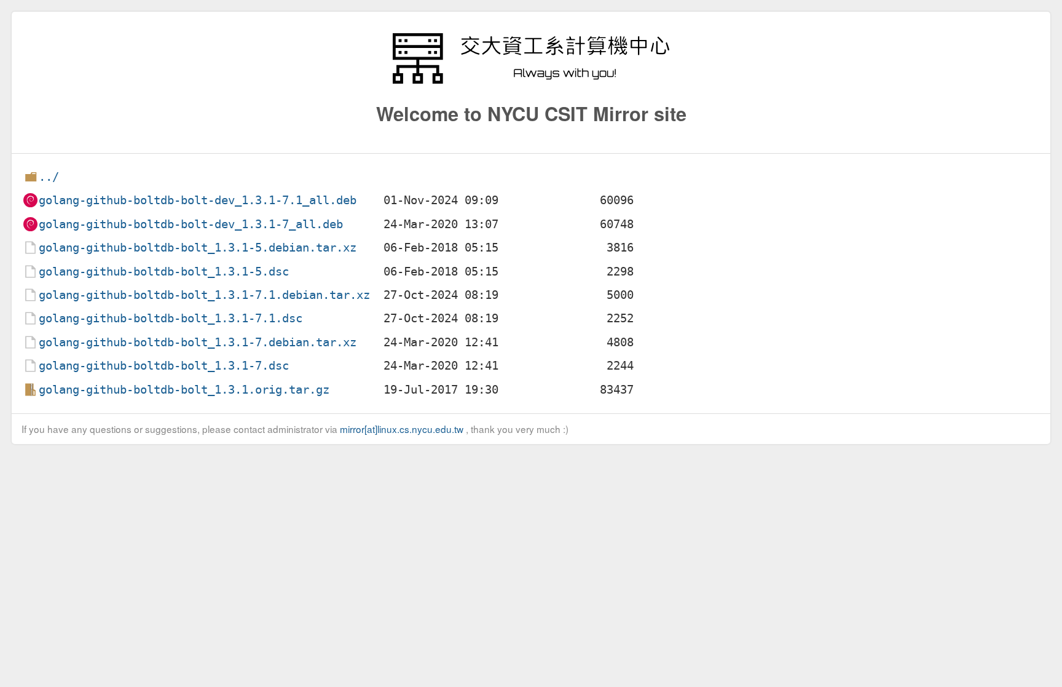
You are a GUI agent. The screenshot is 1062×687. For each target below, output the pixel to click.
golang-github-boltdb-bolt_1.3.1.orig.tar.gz (184, 390)
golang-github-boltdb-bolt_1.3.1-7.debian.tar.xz (197, 342)
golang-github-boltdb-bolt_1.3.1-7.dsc (164, 366)
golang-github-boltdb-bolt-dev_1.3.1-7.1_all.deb (197, 200)
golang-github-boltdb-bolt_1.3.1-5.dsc (164, 271)
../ (49, 177)
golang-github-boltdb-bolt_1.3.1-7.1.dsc (170, 318)
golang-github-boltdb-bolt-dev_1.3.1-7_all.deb (191, 224)
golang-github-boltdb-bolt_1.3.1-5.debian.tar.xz (197, 247)
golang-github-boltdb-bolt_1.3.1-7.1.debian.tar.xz (204, 295)
